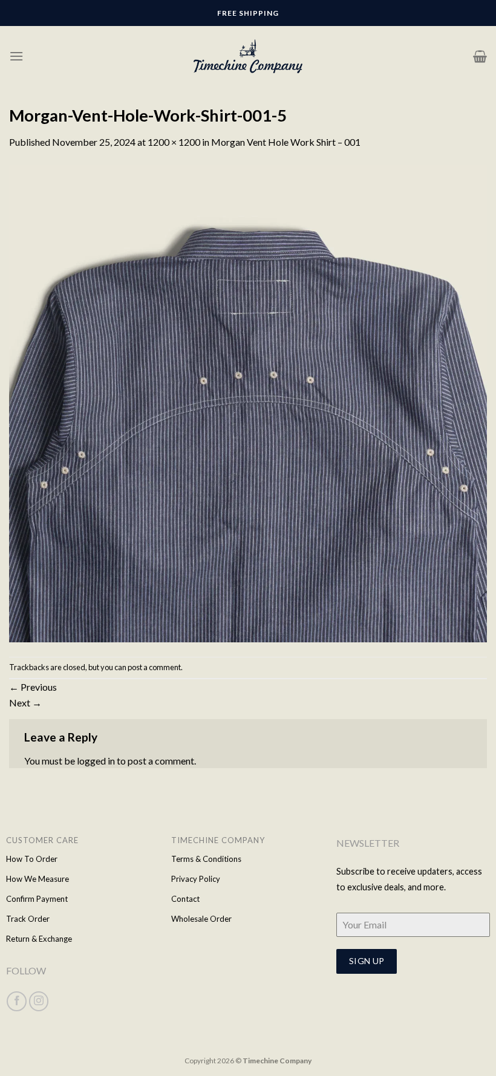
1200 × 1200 (174, 142)
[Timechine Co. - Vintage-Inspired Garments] (248, 56)
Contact (185, 899)
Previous (33, 687)
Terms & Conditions (206, 859)
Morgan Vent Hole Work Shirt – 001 (286, 142)
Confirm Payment (37, 899)
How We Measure (37, 879)
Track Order (28, 919)
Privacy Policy (195, 879)
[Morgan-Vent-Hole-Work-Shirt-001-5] (248, 402)
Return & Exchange (39, 939)
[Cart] (480, 56)
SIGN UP (367, 961)
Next (25, 702)
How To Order (31, 859)
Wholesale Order (201, 919)
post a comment (154, 667)
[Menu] (16, 56)
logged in (96, 760)
